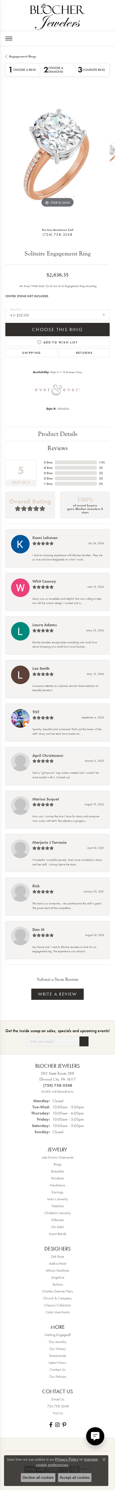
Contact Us (58, 1369)
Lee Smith (41, 668)
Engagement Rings (22, 56)
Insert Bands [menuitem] (57, 1233)
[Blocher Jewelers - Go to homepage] (57, 15)
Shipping (31, 353)
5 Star (48, 462)
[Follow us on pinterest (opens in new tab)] (64, 1424)
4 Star (48, 468)
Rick (36, 886)
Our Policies (57, 1376)
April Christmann (47, 755)
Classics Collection (57, 1305)
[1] (84, 1041)
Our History (57, 1348)
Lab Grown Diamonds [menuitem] (58, 1157)
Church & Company (57, 1298)
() (102, 462)
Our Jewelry (57, 1341)
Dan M (38, 929)
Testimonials (57, 1355)
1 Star (48, 484)
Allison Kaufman (57, 1270)
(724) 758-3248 (57, 234)
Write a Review (57, 994)
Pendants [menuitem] (57, 1178)
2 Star (48, 478)
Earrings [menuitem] (57, 1192)
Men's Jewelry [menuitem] (57, 1199)
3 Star (48, 473)
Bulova (58, 1284)
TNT (35, 712)
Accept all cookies (75, 1477)
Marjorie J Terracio (49, 842)
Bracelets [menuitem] (57, 1171)
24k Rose (57, 1256)
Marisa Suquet (45, 799)
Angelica (57, 1277)
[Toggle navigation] (9, 38)
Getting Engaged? (57, 1334)
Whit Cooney (44, 581)
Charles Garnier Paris (57, 1291)
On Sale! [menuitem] (57, 1226)
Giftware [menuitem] (57, 1219)
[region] (57, 157)
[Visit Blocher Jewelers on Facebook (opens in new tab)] (50, 1424)
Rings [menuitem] (58, 1164)
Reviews (57, 448)
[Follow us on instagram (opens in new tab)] (57, 1424)
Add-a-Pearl (57, 1263)
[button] (41, 196)
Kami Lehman (45, 537)
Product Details (57, 434)
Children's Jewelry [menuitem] (57, 1212)
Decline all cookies (38, 1477)
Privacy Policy (66, 1459)
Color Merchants (57, 1312)
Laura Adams (44, 625)
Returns (84, 353)
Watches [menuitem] (57, 1205)
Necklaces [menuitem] (57, 1185)
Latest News (57, 1362)
